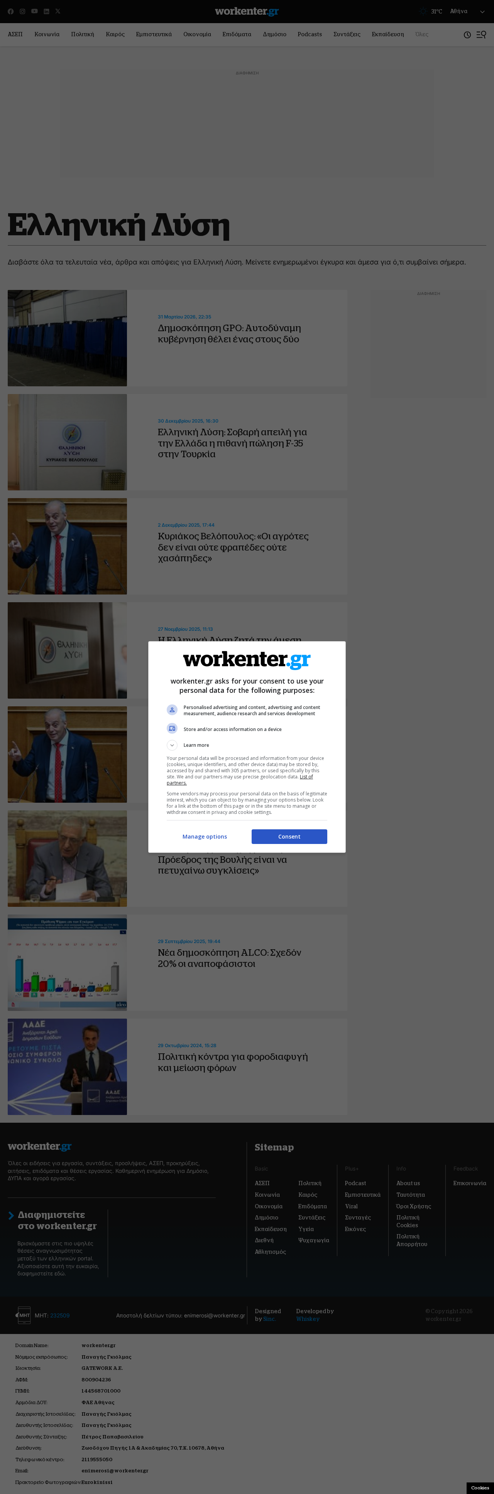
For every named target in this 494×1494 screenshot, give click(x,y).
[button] (247, 745)
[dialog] (247, 747)
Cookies (480, 1488)
